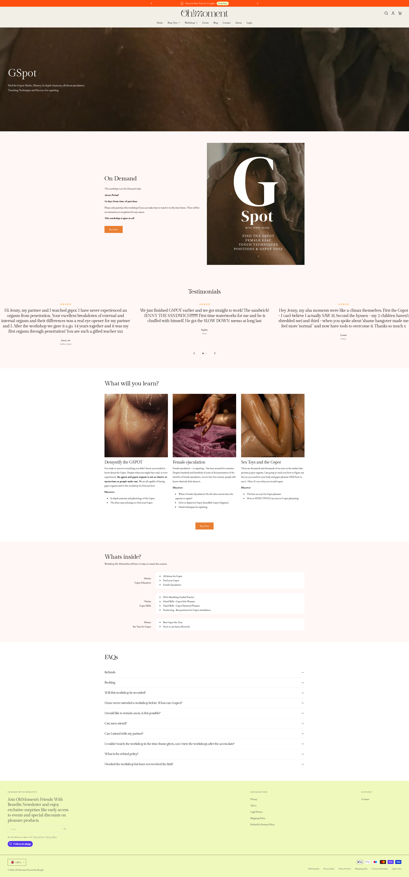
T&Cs (253, 805)
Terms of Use (38, 837)
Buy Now (113, 229)
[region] (204, 329)
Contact (365, 799)
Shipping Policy (257, 818)
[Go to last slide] (194, 353)
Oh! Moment (20, 869)
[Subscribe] (64, 829)
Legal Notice (256, 811)
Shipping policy (361, 868)
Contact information (380, 868)
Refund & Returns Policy (262, 824)
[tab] (203, 353)
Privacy (253, 799)
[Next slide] (214, 353)
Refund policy (314, 868)
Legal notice (396, 868)
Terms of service (344, 868)
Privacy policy (328, 868)
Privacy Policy (51, 837)
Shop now (213, 3)
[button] (386, 13)
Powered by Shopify (35, 869)
